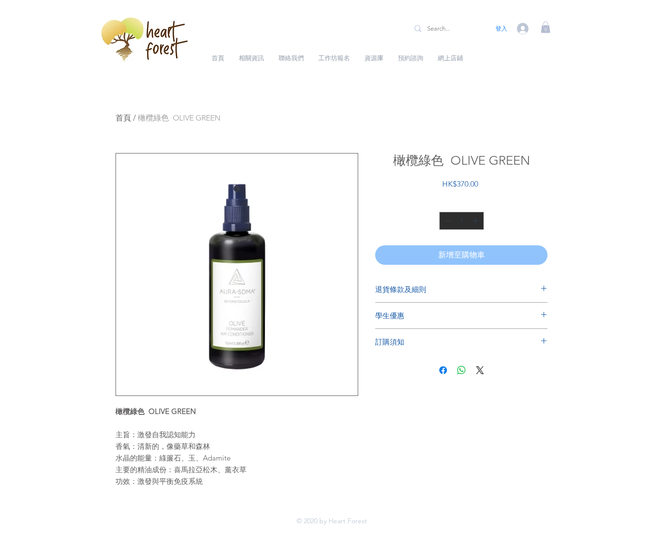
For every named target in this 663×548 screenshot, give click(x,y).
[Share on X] (480, 370)
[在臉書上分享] (443, 370)
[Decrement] (447, 220)
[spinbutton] (461, 220)
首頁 (123, 117)
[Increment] (476, 220)
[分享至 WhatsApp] (461, 370)
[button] (545, 27)
